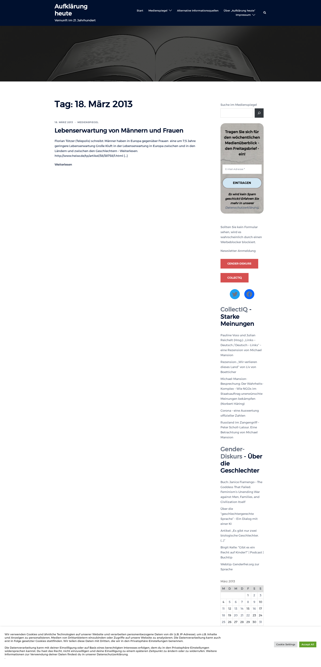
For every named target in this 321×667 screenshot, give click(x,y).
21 (242, 615)
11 (223, 608)
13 (235, 608)
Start (140, 10)
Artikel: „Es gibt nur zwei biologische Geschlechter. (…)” (240, 535)
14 (242, 608)
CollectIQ (234, 277)
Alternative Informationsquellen (197, 10)
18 (223, 615)
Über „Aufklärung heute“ (239, 10)
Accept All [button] (307, 644)
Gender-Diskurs (239, 263)
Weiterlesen (63, 164)
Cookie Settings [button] (285, 644)
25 (223, 622)
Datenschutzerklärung (241, 207)
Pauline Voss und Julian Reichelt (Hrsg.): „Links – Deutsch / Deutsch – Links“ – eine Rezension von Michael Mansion (241, 345)
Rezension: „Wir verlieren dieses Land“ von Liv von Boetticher (239, 367)
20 (236, 615)
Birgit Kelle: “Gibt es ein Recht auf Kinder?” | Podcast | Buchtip (242, 552)
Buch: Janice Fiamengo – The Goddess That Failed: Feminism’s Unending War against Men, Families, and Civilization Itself (241, 492)
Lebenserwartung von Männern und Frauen (119, 130)
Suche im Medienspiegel (239, 105)
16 (254, 608)
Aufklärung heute (71, 10)
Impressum (243, 15)
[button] (264, 12)
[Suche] (259, 113)
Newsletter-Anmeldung (238, 251)
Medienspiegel (157, 10)
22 (248, 615)
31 (260, 622)
